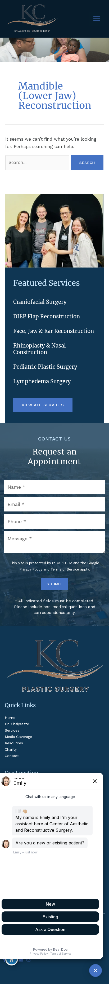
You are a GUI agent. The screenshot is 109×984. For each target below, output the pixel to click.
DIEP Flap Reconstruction (46, 316)
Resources (14, 743)
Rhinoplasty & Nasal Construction (39, 348)
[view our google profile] (20, 959)
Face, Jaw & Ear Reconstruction (53, 331)
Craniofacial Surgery (39, 302)
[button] (42, 405)
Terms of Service (65, 569)
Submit (54, 584)
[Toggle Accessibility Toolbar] (11, 959)
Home (10, 717)
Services (12, 730)
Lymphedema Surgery (42, 381)
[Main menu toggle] (96, 19)
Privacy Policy (30, 569)
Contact (12, 756)
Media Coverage (18, 736)
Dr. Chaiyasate (17, 724)
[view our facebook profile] (4, 959)
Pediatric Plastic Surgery (45, 366)
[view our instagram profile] (29, 959)
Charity (11, 749)
